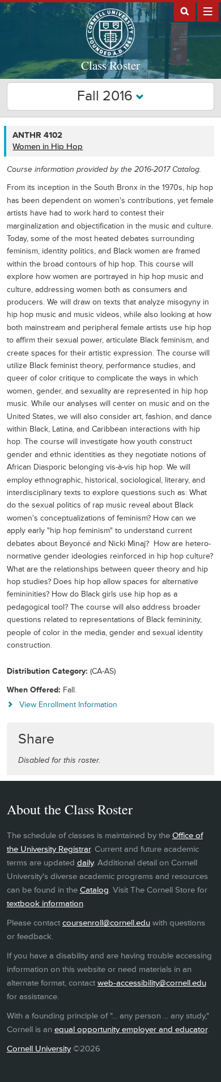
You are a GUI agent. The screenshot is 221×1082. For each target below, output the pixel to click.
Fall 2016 (106, 96)
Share (36, 739)
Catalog (94, 890)
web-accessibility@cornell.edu (151, 983)
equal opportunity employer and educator (130, 1029)
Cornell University (39, 1048)
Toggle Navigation (208, 11)
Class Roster (110, 65)
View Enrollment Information (68, 704)
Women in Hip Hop (47, 146)
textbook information (45, 903)
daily (85, 862)
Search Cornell (185, 11)
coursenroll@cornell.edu (106, 923)
